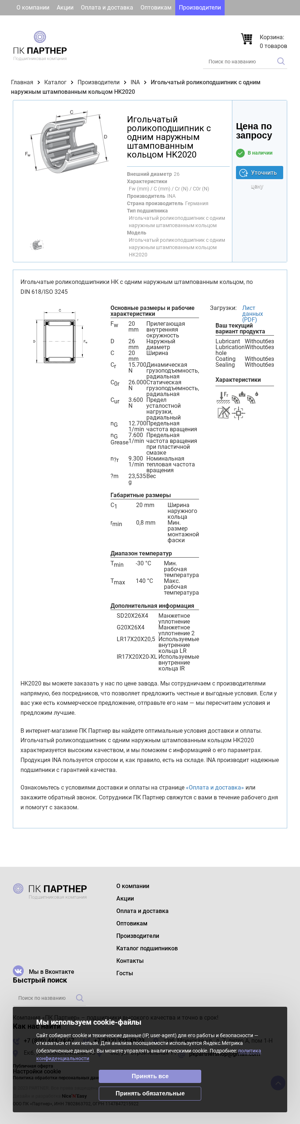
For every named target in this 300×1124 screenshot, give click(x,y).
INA (135, 82)
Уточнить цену (264, 174)
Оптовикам (156, 7)
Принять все (150, 1076)
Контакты (98, 22)
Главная (22, 82)
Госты (128, 22)
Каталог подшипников (47, 22)
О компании (32, 7)
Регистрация (265, 22)
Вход (226, 22)
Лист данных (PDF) (252, 313)
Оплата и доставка (107, 7)
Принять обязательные (150, 1093)
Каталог (55, 82)
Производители (200, 7)
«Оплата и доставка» (215, 787)
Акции (65, 7)
